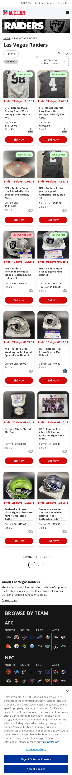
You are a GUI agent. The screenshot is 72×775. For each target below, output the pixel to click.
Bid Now (18, 139)
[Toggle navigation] (67, 13)
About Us (63, 3)
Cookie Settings (36, 749)
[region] (36, 730)
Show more (9, 600)
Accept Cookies (36, 769)
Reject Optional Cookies (36, 759)
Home (7, 38)
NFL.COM (26, 3)
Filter (10, 54)
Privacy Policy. (51, 742)
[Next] (43, 564)
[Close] (67, 691)
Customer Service (44, 3)
